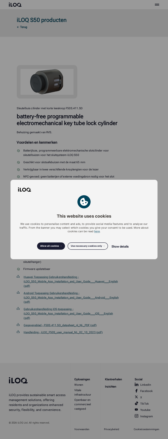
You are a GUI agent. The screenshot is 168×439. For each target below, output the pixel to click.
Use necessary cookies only (86, 246)
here (97, 231)
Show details (120, 246)
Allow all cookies (49, 246)
